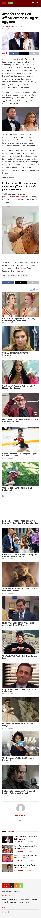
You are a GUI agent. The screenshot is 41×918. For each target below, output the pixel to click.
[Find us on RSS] (14, 912)
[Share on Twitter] (24, 53)
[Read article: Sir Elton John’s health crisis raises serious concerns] (7, 858)
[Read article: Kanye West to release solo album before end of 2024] (7, 849)
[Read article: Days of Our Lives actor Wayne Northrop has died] (7, 868)
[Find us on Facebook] (2, 912)
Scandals (13, 902)
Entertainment (12, 10)
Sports (21, 902)
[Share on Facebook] (14, 53)
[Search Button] (38, 3)
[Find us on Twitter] (5, 912)
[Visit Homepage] (7, 3)
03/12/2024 (30, 860)
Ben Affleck (11, 275)
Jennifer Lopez (23, 275)
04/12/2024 (30, 841)
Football (34, 899)
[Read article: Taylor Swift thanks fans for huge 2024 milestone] (7, 839)
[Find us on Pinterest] (8, 912)
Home (4, 10)
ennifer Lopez (7, 59)
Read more (20, 271)
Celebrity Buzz (22, 10)
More (27, 902)
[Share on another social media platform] (34, 53)
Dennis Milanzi (9, 26)
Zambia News (13, 899)
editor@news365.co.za (13, 891)
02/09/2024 (21, 26)
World (6, 902)
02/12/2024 (30, 870)
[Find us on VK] (11, 912)
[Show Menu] (33, 3)
